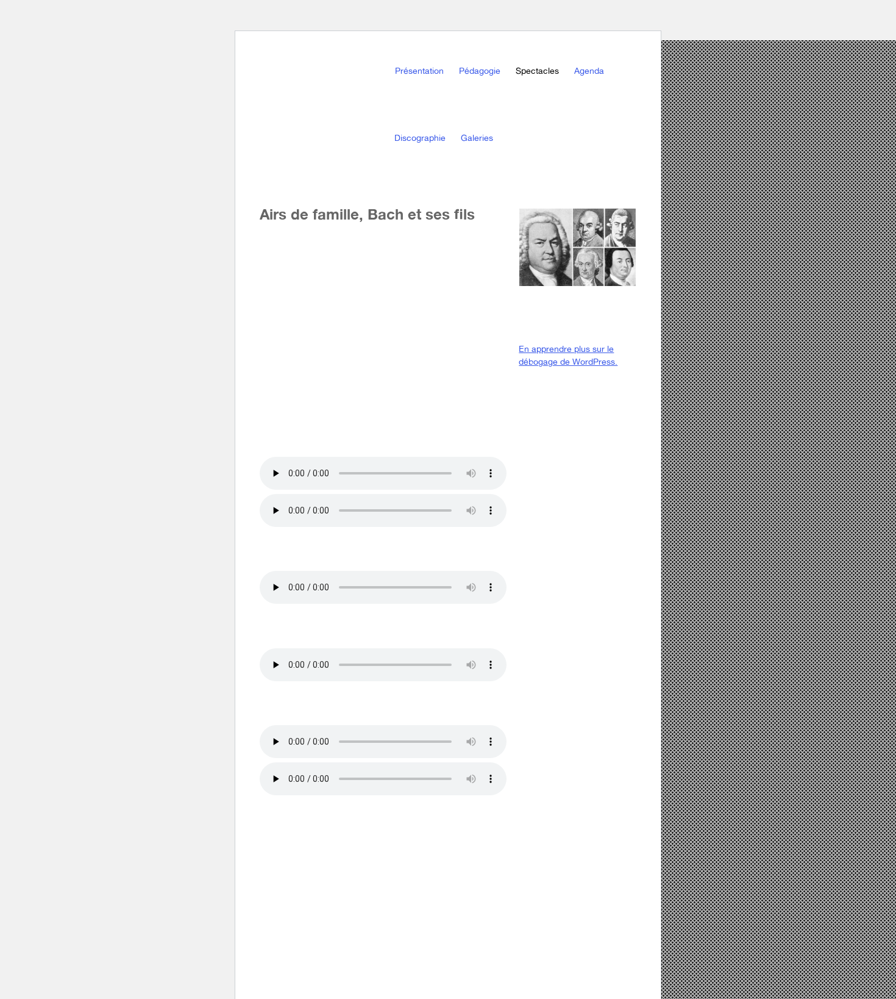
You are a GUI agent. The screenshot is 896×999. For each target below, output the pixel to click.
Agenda (589, 71)
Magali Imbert (339, 102)
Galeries (477, 138)
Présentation (419, 71)
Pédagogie (479, 71)
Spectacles (537, 71)
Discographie (420, 138)
